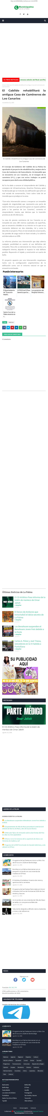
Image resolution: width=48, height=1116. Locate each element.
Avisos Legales (24, 1108)
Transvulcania (16, 1064)
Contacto (33, 1108)
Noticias (9, 85)
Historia (28, 1067)
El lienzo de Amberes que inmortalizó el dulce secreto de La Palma (29, 614)
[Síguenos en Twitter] (24, 981)
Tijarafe (4, 1101)
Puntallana (5, 1095)
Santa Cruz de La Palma (9, 1098)
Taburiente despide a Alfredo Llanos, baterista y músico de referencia (29, 910)
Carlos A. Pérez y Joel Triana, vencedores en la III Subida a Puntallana (28, 644)
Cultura (36, 1057)
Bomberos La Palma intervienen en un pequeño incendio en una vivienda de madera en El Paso (26, 871)
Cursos (26, 1060)
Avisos (32, 1060)
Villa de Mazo (29, 1101)
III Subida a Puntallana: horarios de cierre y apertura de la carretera (28, 881)
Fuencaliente (6, 1090)
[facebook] (20, 14)
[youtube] (27, 14)
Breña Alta (28, 1085)
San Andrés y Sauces (31, 1095)
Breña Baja (5, 1087)
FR (16, 987)
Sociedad (18, 1060)
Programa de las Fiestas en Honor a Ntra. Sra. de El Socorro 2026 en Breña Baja (29, 861)
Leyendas (32, 1071)
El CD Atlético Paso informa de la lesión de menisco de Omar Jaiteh (30, 600)
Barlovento (5, 1085)
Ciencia (11, 1074)
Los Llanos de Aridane (8, 1093)
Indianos (36, 1067)
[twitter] (24, 14)
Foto (4, 1074)
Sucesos (39, 1060)
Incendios (17, 1071)
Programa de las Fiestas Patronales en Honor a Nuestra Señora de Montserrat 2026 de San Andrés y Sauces (29, 891)
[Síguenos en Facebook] (15, 981)
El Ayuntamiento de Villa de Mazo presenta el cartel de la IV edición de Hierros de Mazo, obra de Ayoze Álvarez (23, 828)
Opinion (5, 1067)
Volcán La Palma (8, 1060)
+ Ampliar (18, 605)
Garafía (27, 1090)
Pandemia (21, 1067)
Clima (25, 1071)
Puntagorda (28, 1093)
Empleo (13, 1067)
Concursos (26, 1064)
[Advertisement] (24, 50)
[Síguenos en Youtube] (32, 981)
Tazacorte (28, 1098)
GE (13, 987)
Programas (6, 1064)
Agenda (13, 1057)
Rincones (40, 1071)
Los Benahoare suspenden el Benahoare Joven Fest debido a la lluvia (29, 629)
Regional (20, 1057)
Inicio (3, 85)
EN (10, 987)
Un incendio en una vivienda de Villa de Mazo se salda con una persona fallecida (29, 901)
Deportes (28, 1057)
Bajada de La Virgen (38, 1064)
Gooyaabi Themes (38, 1111)
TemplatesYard (19, 1111)
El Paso (27, 1087)
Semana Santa (7, 1071)
